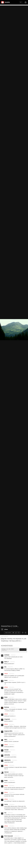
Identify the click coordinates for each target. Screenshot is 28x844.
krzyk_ (6, 780)
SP (2, 755)
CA (2, 805)
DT (2, 662)
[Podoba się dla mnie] (16, 633)
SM (2, 731)
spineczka (7, 755)
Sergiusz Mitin (8, 731)
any (5, 666)
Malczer (6, 772)
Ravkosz (6, 707)
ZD (2, 761)
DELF (5, 739)
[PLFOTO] (5, 2)
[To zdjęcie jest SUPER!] (13, 633)
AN (2, 655)
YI (2, 629)
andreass (6, 655)
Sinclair (6, 749)
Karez (5, 680)
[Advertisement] (14, 19)
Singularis (7, 719)
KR (2, 781)
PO (2, 836)
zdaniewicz (7, 760)
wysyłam (23, 649)
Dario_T (6, 661)
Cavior (6, 804)
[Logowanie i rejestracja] (25, 2)
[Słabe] (18, 633)
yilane (6, 629)
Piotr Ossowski (8, 836)
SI (2, 720)
